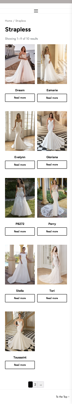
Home (8, 21)
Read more (20, 97)
